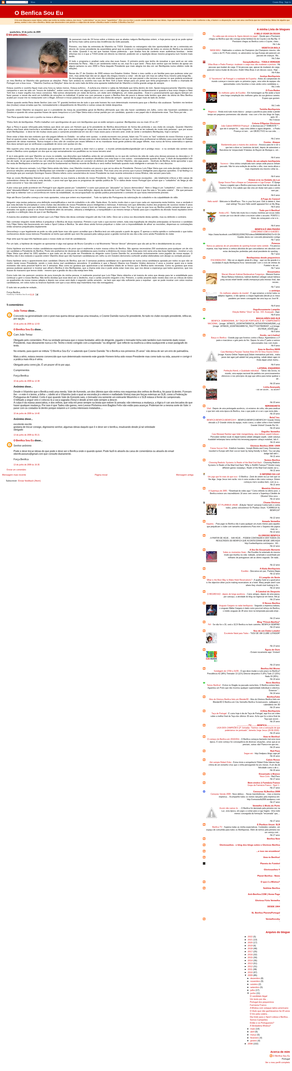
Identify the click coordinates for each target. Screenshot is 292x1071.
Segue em (249, 753)
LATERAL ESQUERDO (268, 368)
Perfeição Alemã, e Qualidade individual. (242, 371)
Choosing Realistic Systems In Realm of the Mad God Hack (235, 462)
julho (252, 990)
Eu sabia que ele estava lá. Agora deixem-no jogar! (235, 36)
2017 (250, 951)
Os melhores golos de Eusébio (232, 93)
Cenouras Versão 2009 (221, 794)
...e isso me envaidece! (268, 851)
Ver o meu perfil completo (277, 1062)
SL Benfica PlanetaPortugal (266, 912)
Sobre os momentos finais (235, 552)
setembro (255, 987)
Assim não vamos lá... (229, 808)
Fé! (210, 624)
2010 (250, 972)
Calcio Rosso (273, 760)
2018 (250, 948)
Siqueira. (210, 524)
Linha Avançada (271, 387)
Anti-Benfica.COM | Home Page (264, 894)
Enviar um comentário (16, 470)
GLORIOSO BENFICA (269, 535)
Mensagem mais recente (14, 475)
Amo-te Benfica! (271, 736)
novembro (255, 981)
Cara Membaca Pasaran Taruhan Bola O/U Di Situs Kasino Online (250, 352)
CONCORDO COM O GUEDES (265, 232)
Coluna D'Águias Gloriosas (266, 123)
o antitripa (274, 290)
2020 (250, 942)
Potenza (276, 243)
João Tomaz (21, 310)
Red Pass (275, 751)
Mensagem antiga (184, 475)
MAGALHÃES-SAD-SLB (268, 318)
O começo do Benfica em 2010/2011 (223, 739)
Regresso (212, 112)
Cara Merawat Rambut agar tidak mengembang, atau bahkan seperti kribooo (245, 434)
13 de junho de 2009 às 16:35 (27, 465)
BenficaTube (273, 697)
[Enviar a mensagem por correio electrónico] (36, 294)
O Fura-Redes (273, 90)
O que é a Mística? (270, 882)
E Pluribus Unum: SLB (268, 824)
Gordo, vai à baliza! (270, 335)
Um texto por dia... (259, 999)
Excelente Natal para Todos (236, 633)
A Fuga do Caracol (270, 199)
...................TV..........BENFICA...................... (258, 725)
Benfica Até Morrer (270, 668)
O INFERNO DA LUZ (270, 474)
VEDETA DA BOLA (271, 48)
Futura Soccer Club (219, 448)
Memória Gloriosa (271, 488)
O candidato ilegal (258, 996)
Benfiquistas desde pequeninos (263, 257)
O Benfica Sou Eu (39, 13)
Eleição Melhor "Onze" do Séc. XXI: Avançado (253, 312)
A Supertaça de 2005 (218, 491)
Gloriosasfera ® (272, 869)
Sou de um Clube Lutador (266, 631)
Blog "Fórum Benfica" (268, 622)
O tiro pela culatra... (17, 34)
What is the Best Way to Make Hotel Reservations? (230, 580)
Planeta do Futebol (270, 863)
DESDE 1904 (273, 906)
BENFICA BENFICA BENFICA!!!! (222, 420)
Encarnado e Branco (269, 774)
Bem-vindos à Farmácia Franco (264, 782)
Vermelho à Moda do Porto (266, 805)
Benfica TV (217, 827)
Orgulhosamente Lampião (266, 309)
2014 (250, 960)
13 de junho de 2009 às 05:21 (27, 435)
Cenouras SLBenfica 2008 (266, 791)
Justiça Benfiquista (270, 76)
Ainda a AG (224, 213)
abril (252, 1031)
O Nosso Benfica (271, 603)
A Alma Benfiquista (270, 711)
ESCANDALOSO (218, 260)
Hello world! (213, 201)
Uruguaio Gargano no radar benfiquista (236, 605)
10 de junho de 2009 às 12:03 (27, 324)
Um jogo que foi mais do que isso (223, 477)
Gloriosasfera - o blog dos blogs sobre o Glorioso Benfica (250, 845)
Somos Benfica (272, 460)
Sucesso (224, 163)
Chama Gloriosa (271, 502)
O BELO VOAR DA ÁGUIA (267, 33)
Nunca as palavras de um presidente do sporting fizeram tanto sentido (238, 246)
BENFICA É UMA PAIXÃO (267, 229)
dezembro (255, 978)
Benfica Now (273, 838)
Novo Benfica (273, 682)
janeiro (253, 1040)
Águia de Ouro (272, 649)
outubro (254, 984)
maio (253, 1029)
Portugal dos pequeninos (262, 1002)
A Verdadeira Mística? (260, 1025)
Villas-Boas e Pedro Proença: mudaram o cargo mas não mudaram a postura (242, 64)
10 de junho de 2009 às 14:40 (27, 413)
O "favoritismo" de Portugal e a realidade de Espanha (233, 79)
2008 (250, 1043)
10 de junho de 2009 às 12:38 (27, 381)
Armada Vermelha (271, 521)
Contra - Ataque (272, 142)
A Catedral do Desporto (268, 591)
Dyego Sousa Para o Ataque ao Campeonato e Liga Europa (244, 182)
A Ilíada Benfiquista (270, 568)
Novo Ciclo (265, 776)
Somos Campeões (259, 1020)
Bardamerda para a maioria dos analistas (239, 145)
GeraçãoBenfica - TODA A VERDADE (261, 62)
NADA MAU (215, 50)
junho (253, 993)
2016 (250, 954)
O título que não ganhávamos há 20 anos (270, 1011)
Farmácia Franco (258, 1005)
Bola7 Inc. (275, 417)
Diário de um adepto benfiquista (263, 161)
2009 (250, 975)
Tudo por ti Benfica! (269, 210)
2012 (250, 966)
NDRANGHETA (272, 406)
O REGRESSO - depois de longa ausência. (226, 594)
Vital (209, 408)
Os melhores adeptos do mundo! (234, 293)
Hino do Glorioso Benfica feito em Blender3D (229, 699)
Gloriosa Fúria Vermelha (267, 900)
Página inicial (101, 475)
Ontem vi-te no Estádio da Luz (264, 180)
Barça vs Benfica (219, 338)
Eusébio (245, 571)
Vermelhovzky (273, 919)
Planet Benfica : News (268, 876)
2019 (250, 945)
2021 (250, 939)
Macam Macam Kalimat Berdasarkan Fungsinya (243, 274)
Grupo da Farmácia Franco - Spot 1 (263, 785)
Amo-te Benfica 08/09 (269, 349)
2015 (250, 957)
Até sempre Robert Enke (221, 762)
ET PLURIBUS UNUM (228, 505)
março (253, 1034)
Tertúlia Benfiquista (270, 109)
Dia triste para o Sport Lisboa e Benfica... (269, 1017)
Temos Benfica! (214, 685)
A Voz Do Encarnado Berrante (265, 550)
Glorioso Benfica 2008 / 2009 (265, 445)
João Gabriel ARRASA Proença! (235, 126)
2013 (250, 963)
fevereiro (254, 1037)
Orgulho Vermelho (270, 431)
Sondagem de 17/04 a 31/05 (226, 671)
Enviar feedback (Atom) (29, 480)
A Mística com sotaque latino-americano (269, 1008)
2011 (250, 969)
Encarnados (274, 272)
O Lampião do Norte (269, 577)
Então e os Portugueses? (262, 1023)
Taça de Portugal (219, 713)
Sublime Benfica (271, 888)
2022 (250, 936)
